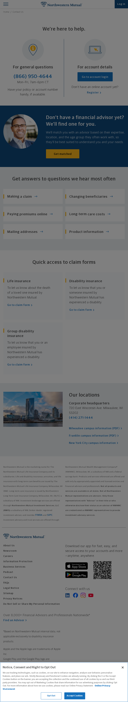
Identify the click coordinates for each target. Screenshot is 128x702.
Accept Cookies (75, 696)
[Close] (122, 667)
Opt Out (51, 696)
